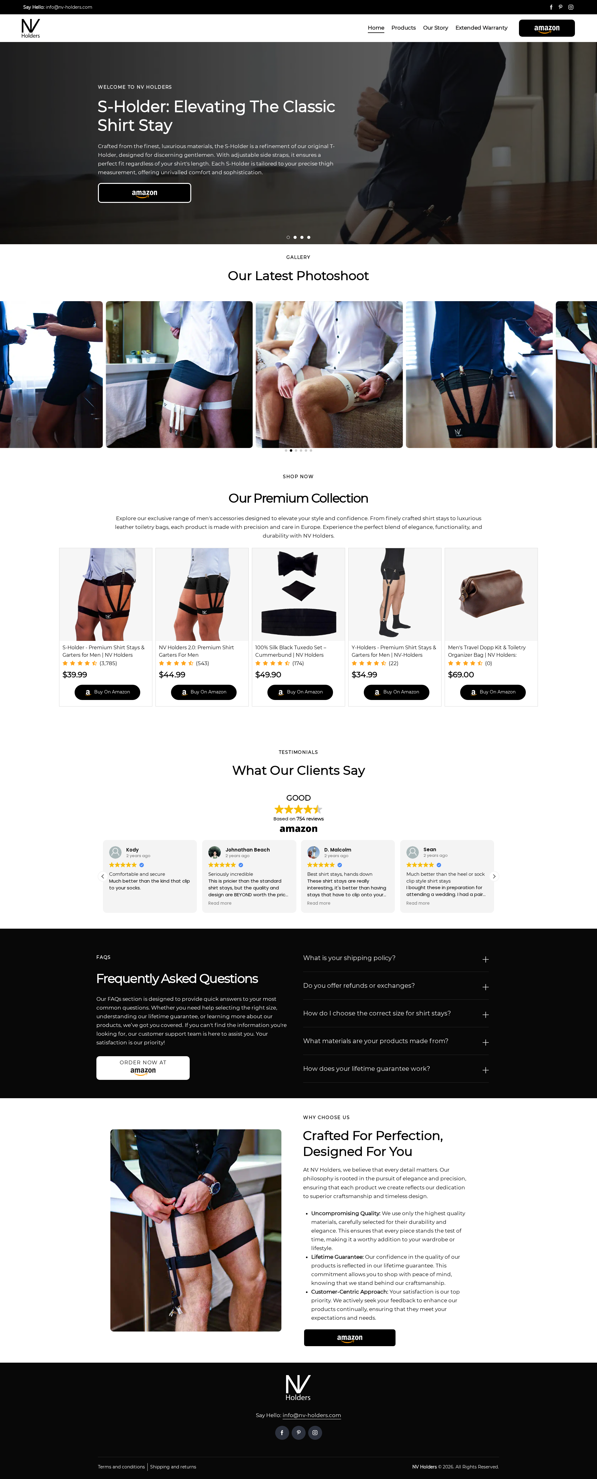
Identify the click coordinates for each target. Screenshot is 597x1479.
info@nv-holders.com (312, 1415)
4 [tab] (308, 237)
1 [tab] (288, 237)
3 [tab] (301, 237)
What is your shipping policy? (349, 958)
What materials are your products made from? (375, 1041)
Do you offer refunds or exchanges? (359, 985)
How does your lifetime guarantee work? (366, 1068)
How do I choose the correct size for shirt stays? (377, 1013)
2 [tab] (295, 237)
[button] (547, 28)
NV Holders (424, 1467)
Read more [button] (120, 903)
